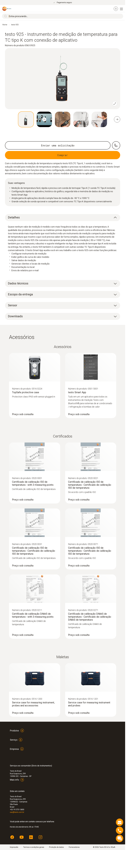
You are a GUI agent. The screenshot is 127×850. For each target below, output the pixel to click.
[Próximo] (117, 119)
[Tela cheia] (114, 103)
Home (4, 25)
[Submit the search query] (5, 16)
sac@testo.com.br (17, 812)
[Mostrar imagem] (26, 119)
